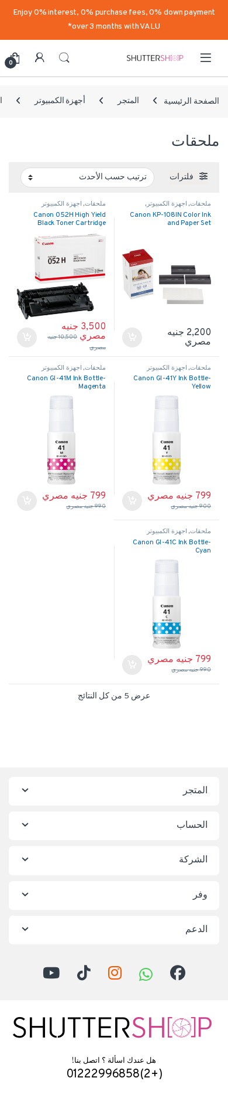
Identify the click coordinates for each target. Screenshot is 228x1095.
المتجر (128, 101)
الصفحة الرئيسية (191, 101)
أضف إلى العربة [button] (132, 337)
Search (64, 58)
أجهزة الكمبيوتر (60, 101)
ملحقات (200, 204)
